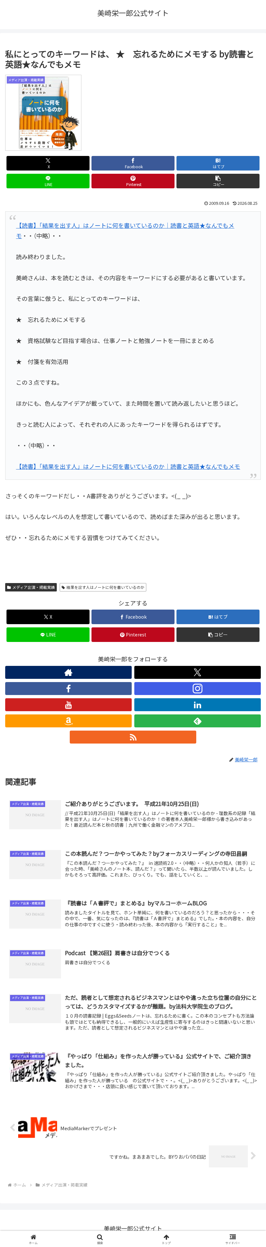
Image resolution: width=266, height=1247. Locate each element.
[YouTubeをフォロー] (68, 704)
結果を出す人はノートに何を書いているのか (105, 587)
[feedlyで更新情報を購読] (197, 720)
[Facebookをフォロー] (68, 688)
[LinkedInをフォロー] (197, 704)
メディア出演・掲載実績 (33, 587)
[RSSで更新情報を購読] (133, 737)
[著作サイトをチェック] (68, 672)
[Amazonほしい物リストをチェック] (68, 720)
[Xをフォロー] (197, 672)
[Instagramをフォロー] (197, 688)
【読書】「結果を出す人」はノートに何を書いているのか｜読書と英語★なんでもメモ (128, 466)
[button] (218, 181)
